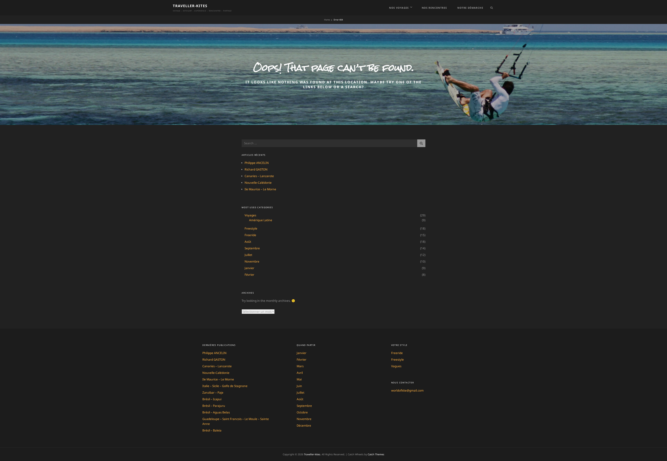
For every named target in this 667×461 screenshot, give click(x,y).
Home (327, 19)
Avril (300, 373)
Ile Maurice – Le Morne (260, 189)
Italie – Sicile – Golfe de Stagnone (225, 386)
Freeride (250, 235)
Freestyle (251, 228)
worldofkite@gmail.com (407, 390)
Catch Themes (376, 454)
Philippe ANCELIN (257, 163)
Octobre (302, 412)
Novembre (252, 261)
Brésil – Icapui (211, 399)
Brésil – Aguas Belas (216, 412)
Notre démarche (470, 7)
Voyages (250, 215)
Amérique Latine (260, 220)
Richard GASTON (256, 169)
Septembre (252, 248)
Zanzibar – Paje (212, 392)
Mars (300, 366)
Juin (299, 386)
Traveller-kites (190, 5)
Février (249, 275)
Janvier (249, 268)
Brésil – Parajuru (213, 406)
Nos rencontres (434, 7)
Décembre (304, 425)
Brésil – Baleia (211, 430)
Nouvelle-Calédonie (258, 183)
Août (248, 242)
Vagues (396, 366)
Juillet (248, 255)
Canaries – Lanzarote (259, 176)
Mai (299, 379)
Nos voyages (399, 7)
